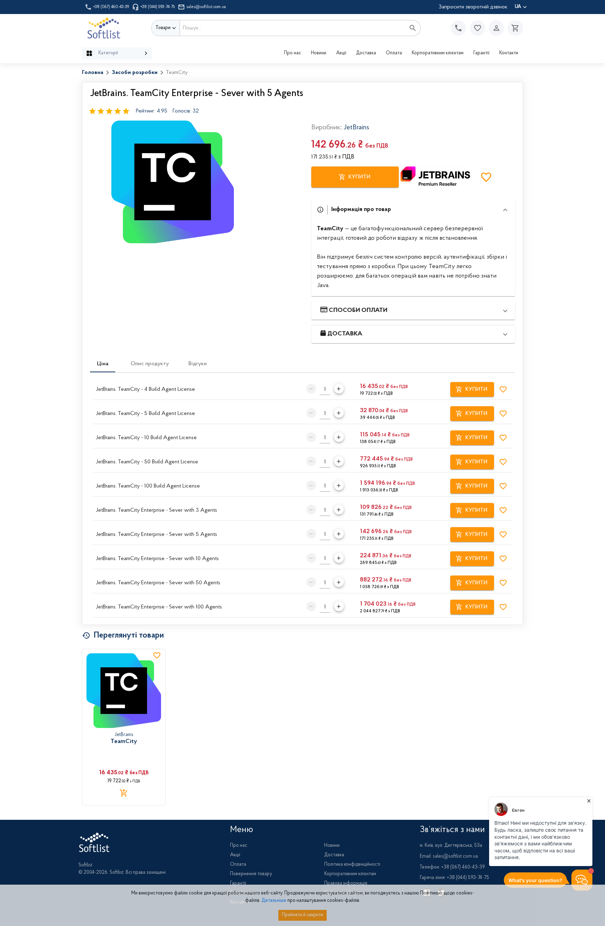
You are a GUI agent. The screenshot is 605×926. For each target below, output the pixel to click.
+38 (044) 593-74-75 (157, 7)
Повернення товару (251, 874)
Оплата (394, 53)
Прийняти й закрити (302, 915)
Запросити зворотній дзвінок (473, 7)
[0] (513, 28)
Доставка (366, 53)
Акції (341, 53)
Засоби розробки (135, 72)
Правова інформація (345, 883)
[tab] (102, 363)
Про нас (292, 53)
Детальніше (274, 900)
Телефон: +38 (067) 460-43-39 (452, 867)
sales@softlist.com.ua (206, 7)
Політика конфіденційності (352, 864)
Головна (92, 72)
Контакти (508, 53)
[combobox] (292, 28)
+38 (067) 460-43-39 (111, 7)
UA (518, 7)
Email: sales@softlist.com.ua (449, 856)
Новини (318, 53)
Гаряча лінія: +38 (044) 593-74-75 (454, 878)
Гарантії (481, 53)
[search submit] (412, 28)
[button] (477, 28)
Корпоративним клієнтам (438, 53)
